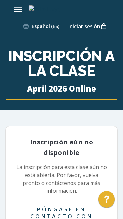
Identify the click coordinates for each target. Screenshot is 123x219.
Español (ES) (45, 26)
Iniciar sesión (83, 26)
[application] (106, 201)
